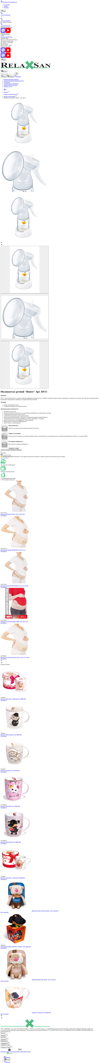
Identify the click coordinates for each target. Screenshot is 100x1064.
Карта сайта (27, 1051)
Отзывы (3, 450)
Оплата (6, 6)
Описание (19, 450)
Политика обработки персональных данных (12, 1051)
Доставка (6, 7)
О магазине (7, 4)
